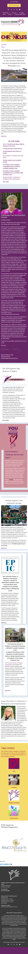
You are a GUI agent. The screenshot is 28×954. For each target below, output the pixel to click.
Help (4, 14)
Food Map (21, 12)
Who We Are (5, 12)
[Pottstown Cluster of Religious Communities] (12, 22)
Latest (9, 14)
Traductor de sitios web (20, 14)
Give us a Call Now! (14, 5)
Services (14, 12)
